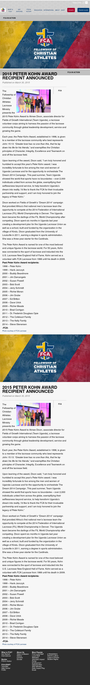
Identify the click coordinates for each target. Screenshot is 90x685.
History (19, 656)
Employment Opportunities (37, 664)
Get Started (5, 654)
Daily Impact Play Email (38, 669)
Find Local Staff (37, 654)
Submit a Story (52, 655)
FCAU (3, 670)
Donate (19, 659)
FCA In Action (9, 18)
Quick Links (77, 2)
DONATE (71, 10)
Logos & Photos (53, 657)
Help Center (5, 668)
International (6, 656)
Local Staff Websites (36, 657)
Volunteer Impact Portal (38, 660)
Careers (20, 657)
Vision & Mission (23, 654)
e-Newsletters (52, 654)
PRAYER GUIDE (83, 10)
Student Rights (52, 659)
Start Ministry (37, 666)
